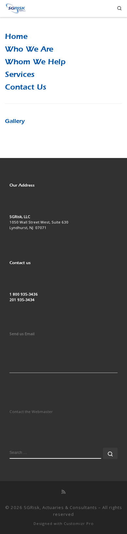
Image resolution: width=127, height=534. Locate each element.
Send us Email (22, 333)
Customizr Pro (79, 523)
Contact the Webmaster (31, 411)
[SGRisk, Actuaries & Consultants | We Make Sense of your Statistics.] (15, 7)
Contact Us (25, 87)
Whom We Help (35, 62)
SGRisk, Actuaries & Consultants (60, 507)
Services (20, 74)
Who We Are (29, 49)
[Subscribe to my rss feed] (63, 491)
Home (16, 36)
